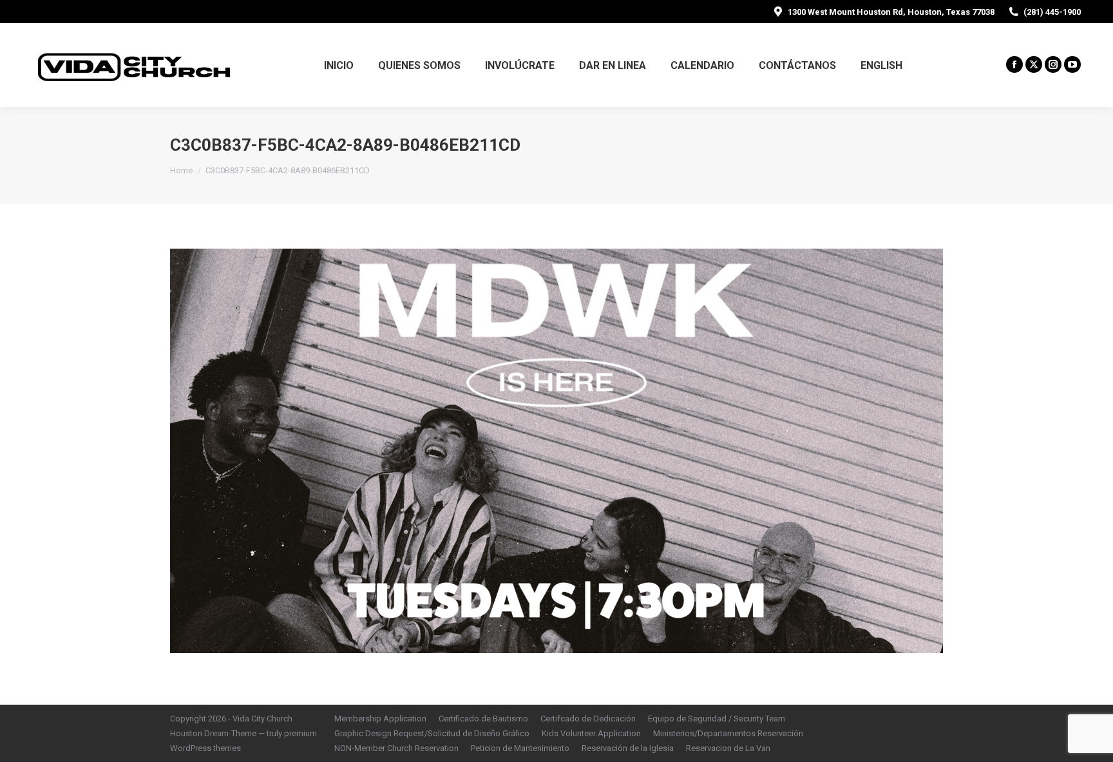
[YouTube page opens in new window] (1072, 64)
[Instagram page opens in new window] (1053, 64)
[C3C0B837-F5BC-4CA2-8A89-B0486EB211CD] (556, 451)
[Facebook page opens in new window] (1014, 64)
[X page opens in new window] (1033, 64)
